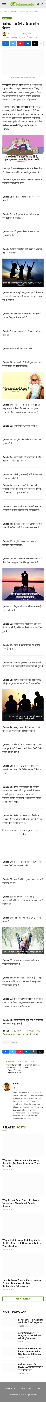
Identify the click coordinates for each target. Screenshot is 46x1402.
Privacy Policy (12, 1389)
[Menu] (4, 4)
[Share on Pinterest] (20, 43)
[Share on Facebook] (5, 43)
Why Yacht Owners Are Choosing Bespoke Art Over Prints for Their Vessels (21, 1163)
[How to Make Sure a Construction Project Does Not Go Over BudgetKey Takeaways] (23, 1265)
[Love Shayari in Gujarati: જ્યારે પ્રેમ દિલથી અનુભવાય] (9, 1322)
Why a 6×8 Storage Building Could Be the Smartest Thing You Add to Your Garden (21, 1243)
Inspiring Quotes (10, 1042)
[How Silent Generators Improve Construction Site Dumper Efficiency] (9, 1351)
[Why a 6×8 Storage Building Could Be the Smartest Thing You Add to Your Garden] (23, 1225)
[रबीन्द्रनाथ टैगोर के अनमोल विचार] (23, 62)
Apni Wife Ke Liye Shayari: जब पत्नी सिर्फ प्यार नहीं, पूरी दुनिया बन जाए (29, 1336)
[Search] (42, 4)
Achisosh (7, 18)
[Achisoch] (22, 4)
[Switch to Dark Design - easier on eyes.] (38, 4)
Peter (12, 34)
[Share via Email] (35, 43)
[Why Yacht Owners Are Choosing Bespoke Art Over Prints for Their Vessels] (23, 1145)
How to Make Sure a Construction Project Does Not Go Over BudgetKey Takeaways (21, 1283)
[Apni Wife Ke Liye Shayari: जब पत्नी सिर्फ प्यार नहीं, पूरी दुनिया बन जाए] (9, 1335)
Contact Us (26, 1389)
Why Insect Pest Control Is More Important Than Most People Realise (20, 1203)
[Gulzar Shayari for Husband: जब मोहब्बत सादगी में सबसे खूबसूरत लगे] (9, 1367)
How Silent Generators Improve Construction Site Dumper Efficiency (29, 1351)
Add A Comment (23, 1299)
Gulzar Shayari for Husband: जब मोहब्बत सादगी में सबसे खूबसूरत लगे (30, 1367)
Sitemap (37, 1389)
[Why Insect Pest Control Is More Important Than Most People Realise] (23, 1185)
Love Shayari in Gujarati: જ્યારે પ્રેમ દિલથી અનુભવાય (30, 1321)
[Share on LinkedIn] (27, 43)
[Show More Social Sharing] (41, 43)
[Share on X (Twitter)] (13, 43)
